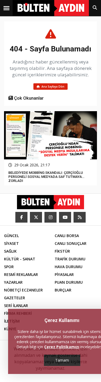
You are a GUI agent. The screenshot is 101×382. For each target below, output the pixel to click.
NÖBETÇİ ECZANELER (23, 290)
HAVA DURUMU (68, 266)
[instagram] (50, 217)
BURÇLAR (63, 290)
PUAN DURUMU (69, 282)
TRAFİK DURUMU (70, 258)
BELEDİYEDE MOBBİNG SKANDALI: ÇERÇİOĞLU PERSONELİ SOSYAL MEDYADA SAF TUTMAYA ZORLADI (45, 177)
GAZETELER (14, 297)
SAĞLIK (10, 251)
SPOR (9, 266)
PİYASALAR (64, 274)
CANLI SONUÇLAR (70, 243)
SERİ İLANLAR (16, 305)
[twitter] (36, 217)
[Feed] (80, 217)
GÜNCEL (11, 235)
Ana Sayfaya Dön (52, 86)
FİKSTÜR (62, 251)
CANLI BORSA (67, 235)
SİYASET (11, 243)
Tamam (62, 360)
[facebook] (21, 217)
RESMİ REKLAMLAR (21, 274)
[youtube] (65, 217)
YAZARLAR (13, 282)
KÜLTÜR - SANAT (19, 258)
